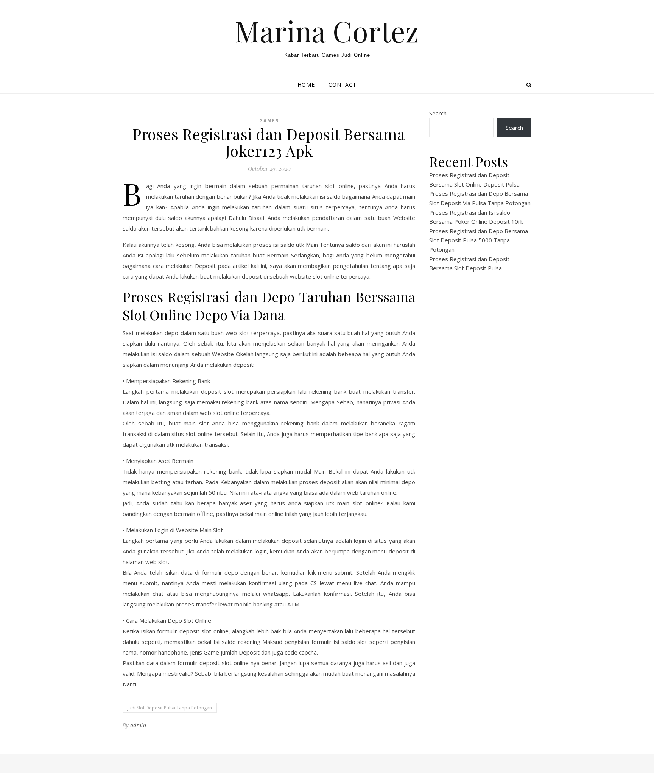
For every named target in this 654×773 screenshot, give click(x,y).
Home (306, 84)
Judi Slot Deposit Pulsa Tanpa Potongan (170, 707)
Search (438, 113)
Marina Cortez (327, 31)
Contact (343, 84)
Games (269, 120)
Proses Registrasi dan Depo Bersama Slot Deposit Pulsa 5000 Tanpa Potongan (478, 240)
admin (138, 725)
